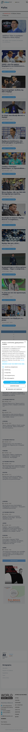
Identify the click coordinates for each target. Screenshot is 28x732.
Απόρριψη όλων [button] (14, 386)
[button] (14, 364)
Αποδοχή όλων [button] (14, 382)
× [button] (24, 342)
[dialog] (14, 366)
